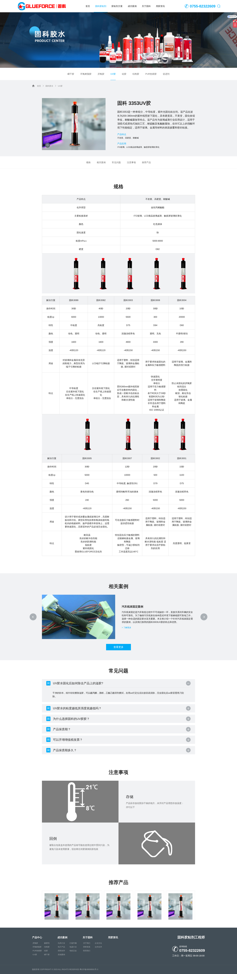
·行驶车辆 (73, 943)
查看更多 (118, 647)
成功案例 (132, 6)
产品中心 (37, 937)
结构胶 (135, 74)
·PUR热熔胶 (37, 951)
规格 (88, 162)
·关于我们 (86, 943)
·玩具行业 (61, 943)
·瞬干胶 (47, 955)
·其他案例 (61, 955)
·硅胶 (46, 951)
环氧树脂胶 (85, 74)
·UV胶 (34, 955)
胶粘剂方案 (117, 6)
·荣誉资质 (86, 947)
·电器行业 (73, 947)
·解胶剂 (47, 943)
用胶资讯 (160, 6)
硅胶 (124, 74)
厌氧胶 (101, 74)
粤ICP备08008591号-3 (89, 969)
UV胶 (113, 74)
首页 (88, 6)
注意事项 (131, 162)
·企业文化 (98, 943)
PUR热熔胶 (151, 74)
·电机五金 (73, 951)
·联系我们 (86, 951)
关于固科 (146, 6)
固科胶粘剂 (100, 6)
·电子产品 (61, 947)
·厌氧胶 (35, 943)
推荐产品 (146, 162)
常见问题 (116, 162)
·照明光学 (61, 951)
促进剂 (166, 74)
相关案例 (101, 162)
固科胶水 (49, 86)
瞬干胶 (70, 74)
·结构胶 (47, 947)
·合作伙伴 (98, 947)
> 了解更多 (126, 629)
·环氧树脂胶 (36, 947)
